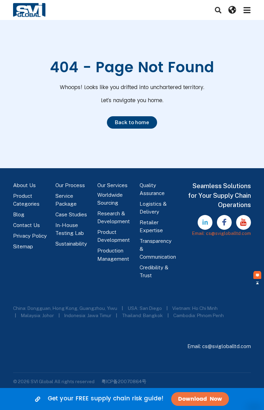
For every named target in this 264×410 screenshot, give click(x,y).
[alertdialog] (132, 399)
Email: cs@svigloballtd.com (221, 233)
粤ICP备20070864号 (123, 381)
